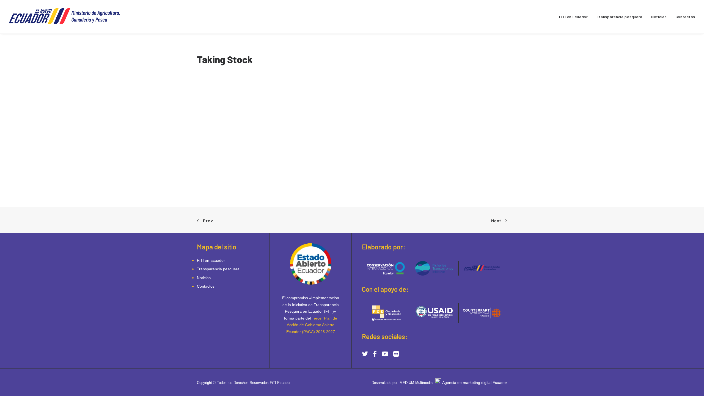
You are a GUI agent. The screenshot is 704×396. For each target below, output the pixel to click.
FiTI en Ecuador (573, 16)
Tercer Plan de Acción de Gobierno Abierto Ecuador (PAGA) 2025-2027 (311, 325)
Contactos (685, 16)
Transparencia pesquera (619, 16)
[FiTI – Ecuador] (67, 16)
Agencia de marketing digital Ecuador (474, 382)
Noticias (659, 16)
